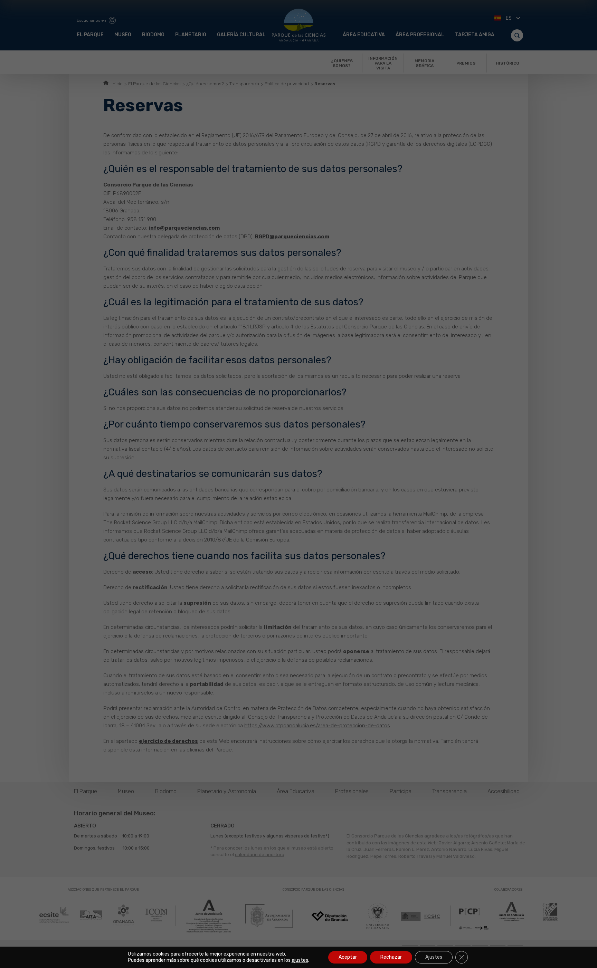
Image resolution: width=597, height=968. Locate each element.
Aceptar (348, 957)
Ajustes (433, 957)
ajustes (300, 960)
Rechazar (391, 957)
